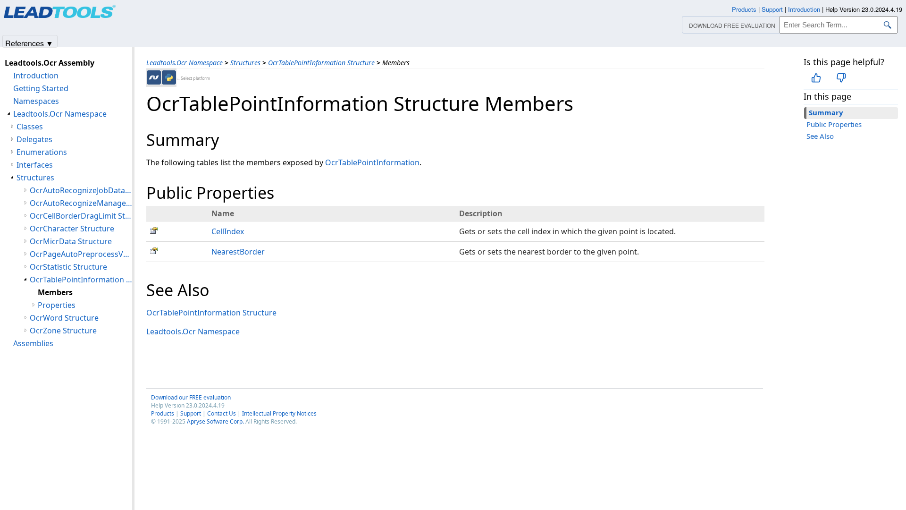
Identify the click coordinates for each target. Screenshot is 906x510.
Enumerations (42, 152)
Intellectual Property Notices (279, 413)
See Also (820, 136)
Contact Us (221, 413)
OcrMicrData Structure (71, 241)
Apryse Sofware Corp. (215, 421)
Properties (57, 305)
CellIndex (227, 231)
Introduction (36, 75)
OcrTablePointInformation (372, 162)
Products (162, 413)
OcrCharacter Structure (72, 228)
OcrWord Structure (64, 318)
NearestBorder (238, 251)
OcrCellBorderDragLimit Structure (81, 216)
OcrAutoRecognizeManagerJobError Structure (81, 203)
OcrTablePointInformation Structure (321, 62)
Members (55, 292)
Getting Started (40, 88)
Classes (30, 126)
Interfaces (35, 165)
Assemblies (33, 343)
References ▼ (29, 43)
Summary (826, 112)
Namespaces (36, 101)
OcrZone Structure (63, 330)
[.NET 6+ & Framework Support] (154, 77)
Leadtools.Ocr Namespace (184, 62)
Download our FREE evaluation (191, 397)
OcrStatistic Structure (68, 267)
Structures (245, 62)
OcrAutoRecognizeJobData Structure (81, 190)
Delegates (34, 139)
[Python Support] (169, 77)
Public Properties (834, 124)
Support (190, 413)
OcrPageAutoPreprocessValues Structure (81, 254)
